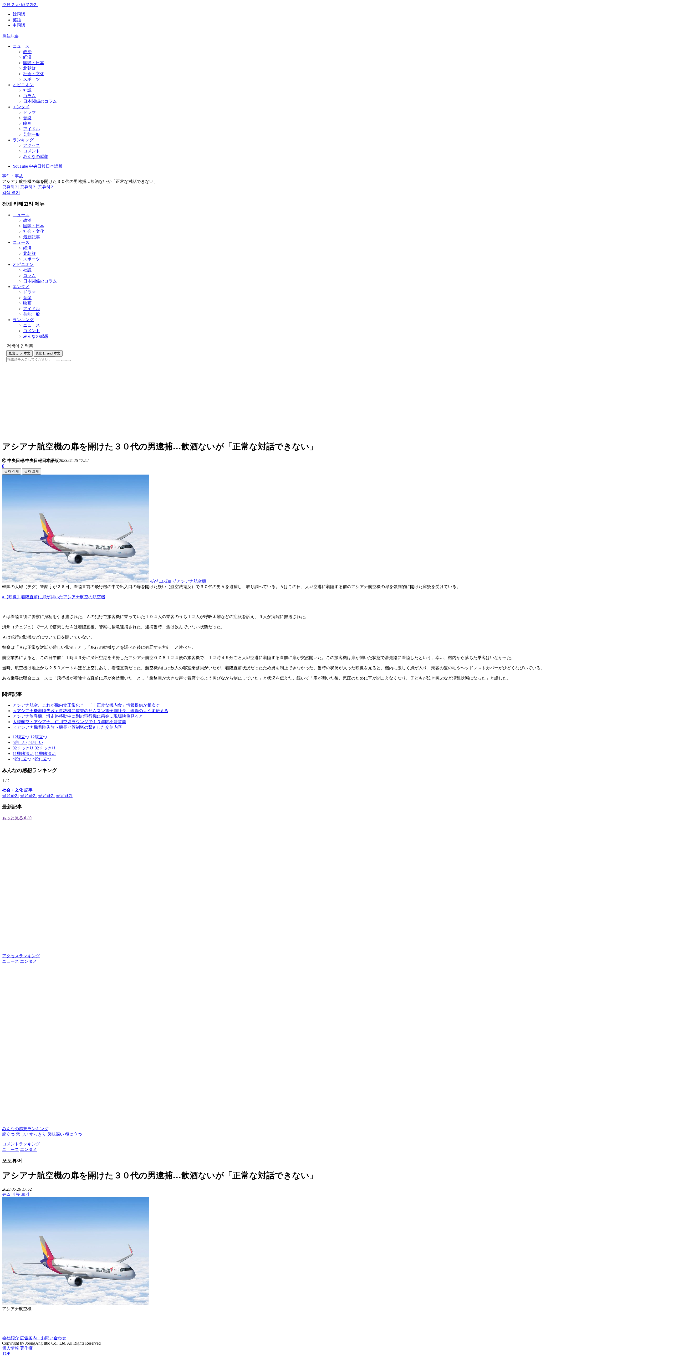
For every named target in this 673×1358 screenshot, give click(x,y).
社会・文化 (33, 73)
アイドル (31, 129)
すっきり (37, 1134)
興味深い (55, 1134)
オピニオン (23, 85)
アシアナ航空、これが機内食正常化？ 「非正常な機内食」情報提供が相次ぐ (86, 705)
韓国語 (19, 14)
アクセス (31, 145)
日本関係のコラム (40, 101)
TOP (6, 1353)
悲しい (22, 1134)
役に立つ (73, 1134)
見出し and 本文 (48, 353)
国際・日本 (33, 62)
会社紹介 (10, 1338)
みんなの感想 (35, 156)
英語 (17, 20)
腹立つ (8, 1134)
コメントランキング (21, 1144)
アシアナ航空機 (191, 581)
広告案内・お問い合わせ (43, 1338)
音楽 (27, 118)
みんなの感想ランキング (25, 1128)
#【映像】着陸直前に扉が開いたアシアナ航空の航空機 (53, 597)
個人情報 (10, 1348)
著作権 (26, 1348)
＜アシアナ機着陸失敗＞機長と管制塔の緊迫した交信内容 (67, 727)
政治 (27, 51)
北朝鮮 (29, 68)
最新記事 (10, 36)
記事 (17, 790)
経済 (27, 57)
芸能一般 (31, 134)
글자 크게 (31, 471)
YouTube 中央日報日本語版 (38, 166)
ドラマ (29, 112)
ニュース (21, 46)
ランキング (23, 140)
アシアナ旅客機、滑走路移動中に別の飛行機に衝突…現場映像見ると (78, 716)
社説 (27, 90)
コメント (31, 151)
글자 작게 (11, 471)
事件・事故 (12, 176)
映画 (27, 123)
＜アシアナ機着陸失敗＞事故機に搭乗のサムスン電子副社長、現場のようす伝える (90, 710)
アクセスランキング (21, 956)
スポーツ (31, 79)
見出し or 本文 (19, 353)
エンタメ (21, 107)
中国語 (19, 25)
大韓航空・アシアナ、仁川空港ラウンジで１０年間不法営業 (69, 721)
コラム (29, 96)
